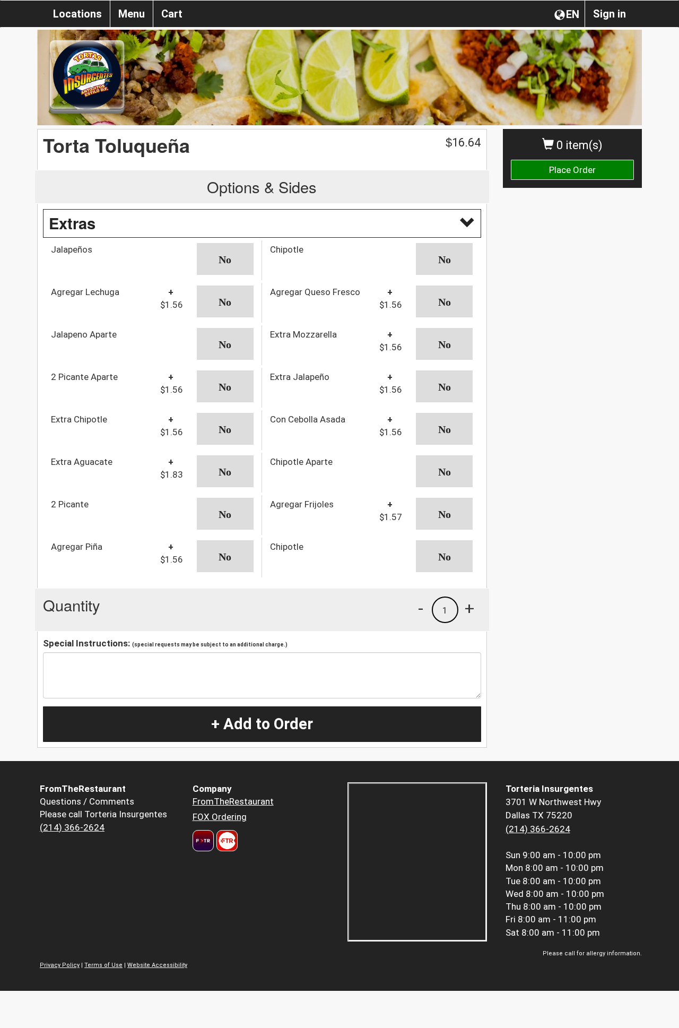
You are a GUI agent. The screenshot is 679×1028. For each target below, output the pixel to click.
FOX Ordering (220, 816)
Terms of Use (103, 965)
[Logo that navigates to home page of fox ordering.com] (226, 840)
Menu (131, 13)
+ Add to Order (262, 724)
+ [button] (469, 608)
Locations (77, 13)
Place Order (572, 170)
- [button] (420, 608)
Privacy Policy (60, 965)
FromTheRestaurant (233, 801)
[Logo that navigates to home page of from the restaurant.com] (203, 840)
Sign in (609, 13)
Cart (171, 13)
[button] (225, 259)
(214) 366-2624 (72, 827)
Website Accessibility (157, 965)
